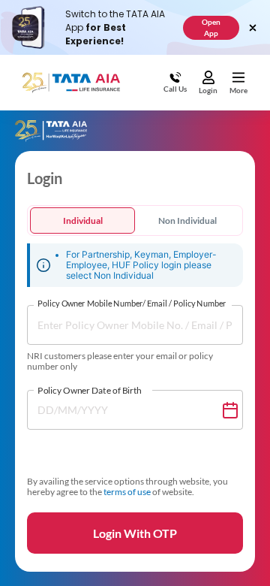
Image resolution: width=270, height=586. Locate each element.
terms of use (127, 491)
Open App (211, 27)
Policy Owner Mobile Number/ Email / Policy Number (132, 304)
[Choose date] (230, 410)
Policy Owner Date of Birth (90, 390)
